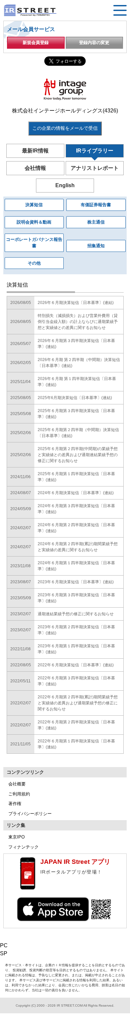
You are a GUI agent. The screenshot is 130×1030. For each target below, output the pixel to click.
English (65, 185)
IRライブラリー (94, 150)
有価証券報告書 (96, 204)
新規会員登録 (36, 42)
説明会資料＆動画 (34, 222)
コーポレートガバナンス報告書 (34, 243)
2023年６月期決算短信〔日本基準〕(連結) (76, 582)
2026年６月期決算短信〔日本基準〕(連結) (76, 302)
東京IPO (16, 836)
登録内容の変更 (94, 42)
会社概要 (17, 783)
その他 (34, 263)
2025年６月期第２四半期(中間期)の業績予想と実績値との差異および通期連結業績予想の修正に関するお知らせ (78, 454)
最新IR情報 (35, 150)
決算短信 (34, 204)
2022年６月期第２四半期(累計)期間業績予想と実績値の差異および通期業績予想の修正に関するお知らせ (78, 703)
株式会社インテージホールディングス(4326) (65, 110)
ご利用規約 (19, 793)
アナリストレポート (95, 168)
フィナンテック (23, 846)
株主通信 (96, 222)
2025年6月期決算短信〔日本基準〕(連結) (75, 397)
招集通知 (96, 245)
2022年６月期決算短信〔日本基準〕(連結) (76, 665)
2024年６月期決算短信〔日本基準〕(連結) (76, 492)
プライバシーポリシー (30, 813)
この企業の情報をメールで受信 (65, 128)
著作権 (14, 803)
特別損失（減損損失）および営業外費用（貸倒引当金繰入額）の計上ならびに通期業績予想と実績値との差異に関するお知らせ (78, 321)
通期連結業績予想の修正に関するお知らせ (76, 614)
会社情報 (35, 168)
